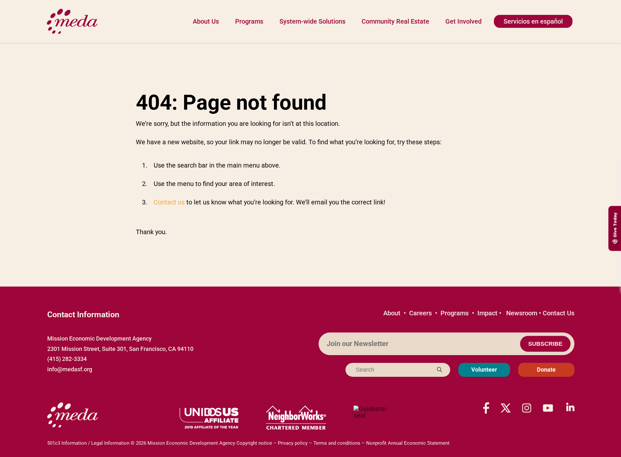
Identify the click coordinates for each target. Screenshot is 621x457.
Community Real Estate (395, 21)
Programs (249, 21)
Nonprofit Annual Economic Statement (408, 443)
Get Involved (463, 21)
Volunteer (484, 369)
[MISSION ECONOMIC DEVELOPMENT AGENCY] (374, 418)
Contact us (169, 202)
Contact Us (558, 313)
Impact (487, 313)
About (391, 313)
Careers (420, 313)
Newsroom (521, 313)
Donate (546, 369)
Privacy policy (293, 443)
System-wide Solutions (312, 21)
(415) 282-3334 (67, 358)
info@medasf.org (69, 369)
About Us (206, 21)
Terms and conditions (336, 443)
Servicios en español (533, 21)
